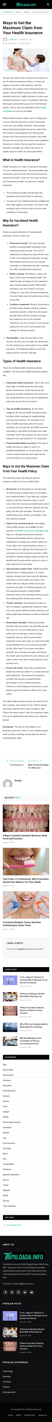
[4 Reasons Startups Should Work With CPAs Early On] (10, 997)
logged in (22, 949)
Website (6, 1190)
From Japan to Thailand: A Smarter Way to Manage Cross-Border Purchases (34, 980)
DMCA (18, 1415)
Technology (8, 1371)
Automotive (8, 1075)
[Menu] (4, 4)
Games (6, 1201)
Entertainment (9, 1091)
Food (5, 1106)
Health (6, 1117)
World (5, 1195)
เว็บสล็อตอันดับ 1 (17, 765)
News (5, 1154)
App (5, 1064)
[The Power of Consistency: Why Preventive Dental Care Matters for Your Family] (26, 861)
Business (7, 1080)
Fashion (6, 1096)
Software (7, 1169)
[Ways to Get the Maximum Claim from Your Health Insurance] (26, 60)
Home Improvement (12, 1122)
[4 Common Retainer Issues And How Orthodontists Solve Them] (26, 905)
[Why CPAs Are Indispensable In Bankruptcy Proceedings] (10, 1027)
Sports (6, 1180)
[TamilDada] (26, 4)
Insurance (7, 1127)
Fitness (6, 1101)
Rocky (14, 40)
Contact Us (42, 1415)
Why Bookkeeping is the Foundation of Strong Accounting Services (30, 1041)
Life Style (7, 1148)
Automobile (8, 1070)
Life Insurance (9, 1143)
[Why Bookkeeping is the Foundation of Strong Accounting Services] (10, 1041)
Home (10, 1415)
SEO (5, 1159)
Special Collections (11, 1175)
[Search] (47, 4)
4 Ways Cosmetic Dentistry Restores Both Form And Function (32, 1010)
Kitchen (6, 1133)
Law (5, 1138)
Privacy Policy (29, 1415)
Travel (5, 1185)
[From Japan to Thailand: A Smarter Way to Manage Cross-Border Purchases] (10, 980)
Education (7, 1085)
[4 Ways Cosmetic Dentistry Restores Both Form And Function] (26, 818)
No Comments (10, 43)
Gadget (6, 1112)
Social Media (8, 1164)
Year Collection (9, 1206)
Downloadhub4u (13, 1225)
